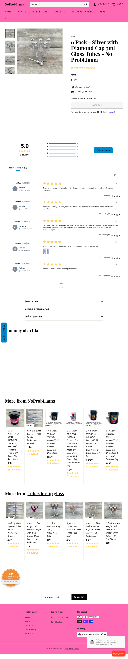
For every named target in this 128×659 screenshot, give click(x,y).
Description (31, 302)
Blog (103, 11)
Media (27, 617)
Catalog (21, 11)
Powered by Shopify (72, 649)
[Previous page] (55, 285)
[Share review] (116, 183)
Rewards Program (83, 11)
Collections (39, 11)
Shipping (74, 98)
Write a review (103, 150)
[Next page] (73, 285)
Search (28, 621)
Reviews (10, 18)
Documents (29, 633)
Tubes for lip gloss (46, 493)
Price (73, 75)
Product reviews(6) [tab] (18, 168)
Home (8, 11)
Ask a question (33, 317)
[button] (113, 196)
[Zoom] (39, 51)
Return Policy (30, 629)
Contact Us (59, 11)
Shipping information (37, 309)
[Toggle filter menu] (115, 175)
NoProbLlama (14, 4)
